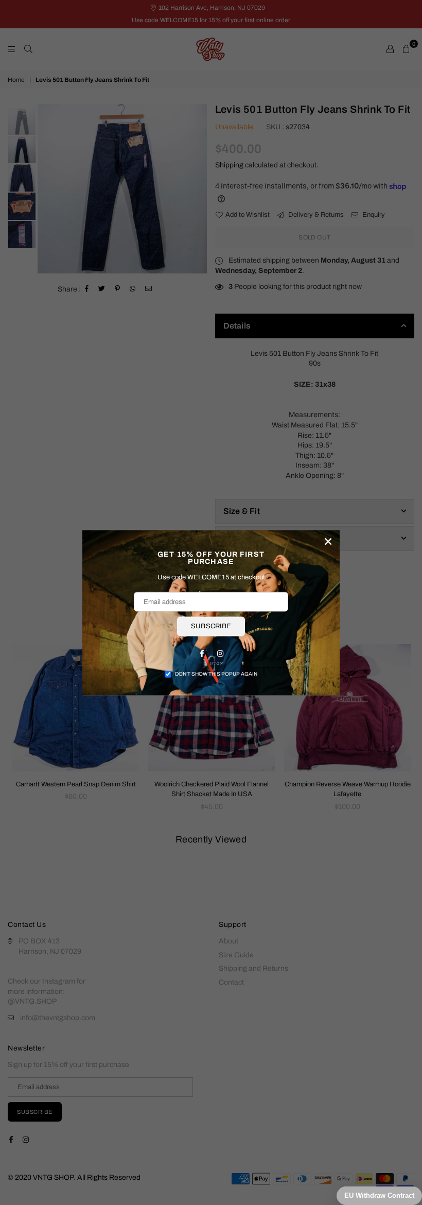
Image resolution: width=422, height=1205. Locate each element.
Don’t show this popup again (216, 673)
